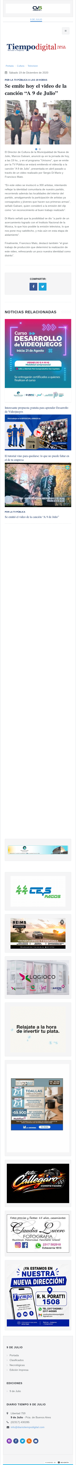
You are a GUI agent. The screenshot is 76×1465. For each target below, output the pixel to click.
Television (33, 66)
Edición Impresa (19, 1369)
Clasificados (17, 1360)
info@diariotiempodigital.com (27, 1427)
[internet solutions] (57, 1462)
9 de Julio (36, 19)
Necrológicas (17, 1365)
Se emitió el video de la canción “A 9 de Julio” (32, 517)
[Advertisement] (38, 685)
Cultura (20, 66)
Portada (10, 66)
